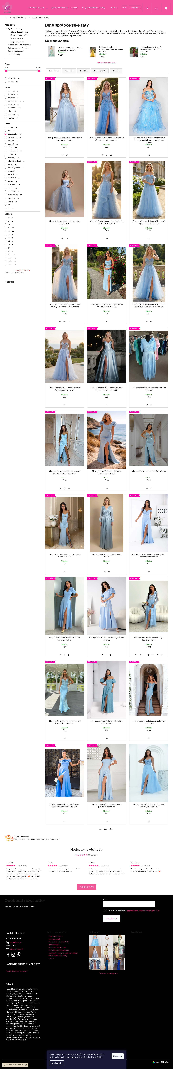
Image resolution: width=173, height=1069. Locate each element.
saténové (13, 91)
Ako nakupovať (54, 939)
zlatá (12, 205)
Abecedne (116, 71)
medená (12, 174)
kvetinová (13, 171)
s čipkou (12, 118)
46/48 (12, 261)
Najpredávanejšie (99, 71)
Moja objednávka (55, 936)
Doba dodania (54, 945)
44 (10, 238)
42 (10, 234)
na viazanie (14, 108)
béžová (12, 127)
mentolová (13, 178)
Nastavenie (57, 1063)
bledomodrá (14, 134)
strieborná (13, 191)
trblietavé (13, 98)
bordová (13, 141)
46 (10, 241)
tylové (12, 111)
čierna (12, 148)
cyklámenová (14, 151)
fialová (12, 154)
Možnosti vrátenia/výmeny (59, 950)
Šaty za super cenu (15, 51)
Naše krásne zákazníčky (58, 956)
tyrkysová (13, 198)
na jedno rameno (16, 101)
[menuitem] (37, 7)
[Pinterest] (18, 954)
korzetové (13, 115)
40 (11, 231)
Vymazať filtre (21, 270)
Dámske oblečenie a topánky (19, 45)
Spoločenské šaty (15, 29)
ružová (12, 188)
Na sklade (14, 78)
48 (10, 244)
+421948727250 (15, 942)
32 (10, 217)
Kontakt (51, 958)
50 (10, 248)
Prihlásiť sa (111, 919)
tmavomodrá (15, 195)
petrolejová (14, 184)
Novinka (12, 82)
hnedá (12, 164)
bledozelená (14, 137)
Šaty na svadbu (17, 38)
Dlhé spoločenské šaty (19, 32)
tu (101, 1057)
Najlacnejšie (69, 71)
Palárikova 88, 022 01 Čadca (17, 971)
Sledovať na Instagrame (108, 973)
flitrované (13, 94)
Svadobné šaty (14, 54)
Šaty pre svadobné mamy (18, 48)
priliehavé (13, 104)
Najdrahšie (83, 71)
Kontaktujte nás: (15, 933)
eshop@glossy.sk (16, 949)
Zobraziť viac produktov (106, 63)
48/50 (12, 265)
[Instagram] (13, 954)
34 (10, 221)
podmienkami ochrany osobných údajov (143, 911)
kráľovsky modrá (16, 168)
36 (10, 224)
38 (10, 228)
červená (13, 144)
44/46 (12, 258)
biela (11, 131)
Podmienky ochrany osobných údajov (63, 953)
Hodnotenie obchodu (86, 849)
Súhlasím (117, 1056)
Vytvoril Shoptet (162, 1062)
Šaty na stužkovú (17, 42)
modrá (12, 181)
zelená (12, 201)
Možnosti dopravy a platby (59, 942)
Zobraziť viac (87, 887)
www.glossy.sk (13, 938)
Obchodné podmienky (57, 947)
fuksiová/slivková (16, 161)
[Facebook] (8, 954)
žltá (11, 208)
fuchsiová (13, 158)
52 (10, 251)
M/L (11, 254)
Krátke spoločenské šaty (20, 35)
